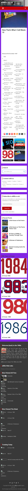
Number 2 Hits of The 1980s (14, 394)
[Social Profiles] (10, 483)
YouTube (5, 182)
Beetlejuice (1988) (12, 436)
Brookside (10, 376)
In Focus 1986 (6, 337)
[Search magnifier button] (24, 171)
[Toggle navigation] (3, 8)
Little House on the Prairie (16, 220)
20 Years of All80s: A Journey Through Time (16, 234)
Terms (4, 186)
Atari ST (9, 430)
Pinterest (4, 181)
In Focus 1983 (6, 296)
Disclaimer (12, 369)
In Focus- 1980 (6, 317)
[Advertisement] (14, 43)
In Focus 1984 (6, 276)
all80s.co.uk (7, 2)
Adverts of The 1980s (13, 388)
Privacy (21, 184)
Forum (3, 184)
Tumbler (14, 181)
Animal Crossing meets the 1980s (16, 459)
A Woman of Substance (16, 240)
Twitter (19, 181)
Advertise (9, 184)
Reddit (9, 181)
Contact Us (15, 184)
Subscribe (7, 208)
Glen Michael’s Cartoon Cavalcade (16, 382)
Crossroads (10, 400)
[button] (4, 134)
